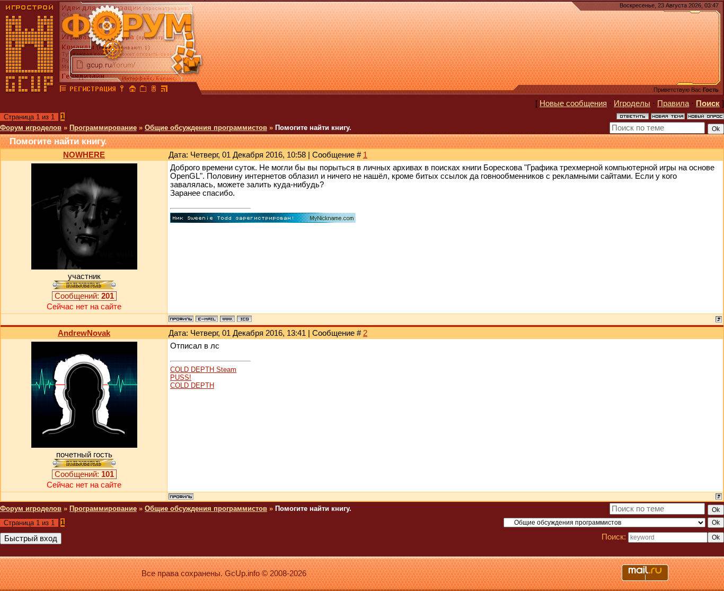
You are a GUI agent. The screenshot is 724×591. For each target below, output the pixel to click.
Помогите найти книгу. (313, 128)
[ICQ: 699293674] (244, 319)
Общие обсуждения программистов (206, 128)
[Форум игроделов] (63, 90)
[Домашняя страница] (227, 319)
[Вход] (122, 90)
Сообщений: (84, 296)
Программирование (103, 128)
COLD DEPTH (192, 385)
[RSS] (164, 90)
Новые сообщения (573, 103)
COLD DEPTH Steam (203, 369)
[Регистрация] (92, 90)
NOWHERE (84, 155)
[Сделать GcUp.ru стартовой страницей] (132, 90)
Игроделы (632, 103)
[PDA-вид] (153, 90)
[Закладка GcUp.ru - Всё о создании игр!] (143, 90)
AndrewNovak (84, 333)
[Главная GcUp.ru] (30, 90)
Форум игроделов (30, 128)
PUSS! (180, 377)
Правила (673, 103)
